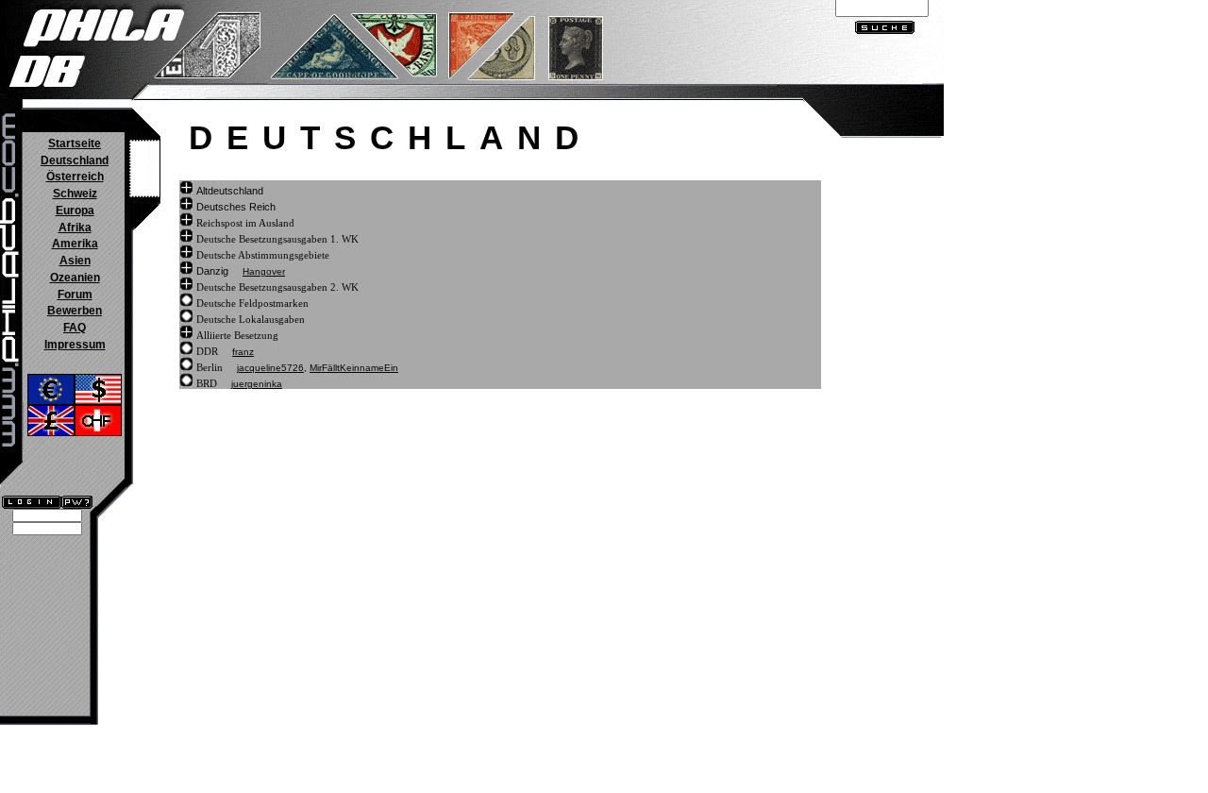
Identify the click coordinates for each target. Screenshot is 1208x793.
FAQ (74, 327)
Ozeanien (75, 277)
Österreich (75, 176)
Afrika (75, 227)
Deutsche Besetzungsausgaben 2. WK (277, 287)
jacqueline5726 (270, 368)
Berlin (209, 367)
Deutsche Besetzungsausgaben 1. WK (277, 239)
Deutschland (75, 160)
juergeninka (256, 384)
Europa (75, 210)
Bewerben (74, 310)
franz (243, 351)
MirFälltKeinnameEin (354, 368)
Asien (75, 260)
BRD (206, 383)
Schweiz (75, 193)
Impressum (75, 344)
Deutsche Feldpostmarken (252, 303)
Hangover (264, 271)
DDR (207, 351)
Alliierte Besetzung (237, 335)
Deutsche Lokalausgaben (250, 319)
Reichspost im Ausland (245, 222)
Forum (75, 294)
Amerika (75, 243)
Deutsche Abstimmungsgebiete (262, 255)
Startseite (74, 143)
